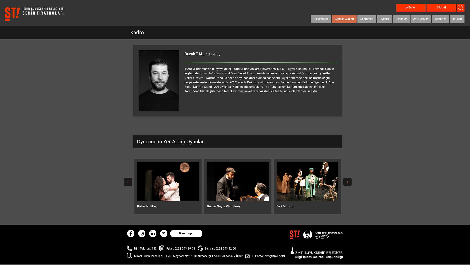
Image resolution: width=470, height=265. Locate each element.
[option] (168, 186)
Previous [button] (128, 182)
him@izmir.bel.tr (275, 256)
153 (154, 248)
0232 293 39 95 (185, 248)
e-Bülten (411, 7)
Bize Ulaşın (186, 233)
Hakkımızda (320, 19)
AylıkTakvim (421, 19)
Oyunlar (384, 19)
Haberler (440, 19)
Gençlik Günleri (344, 19)
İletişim (457, 19)
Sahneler (401, 19)
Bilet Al (441, 7)
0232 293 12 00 (226, 248)
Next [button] (347, 182)
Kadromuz (366, 19)
